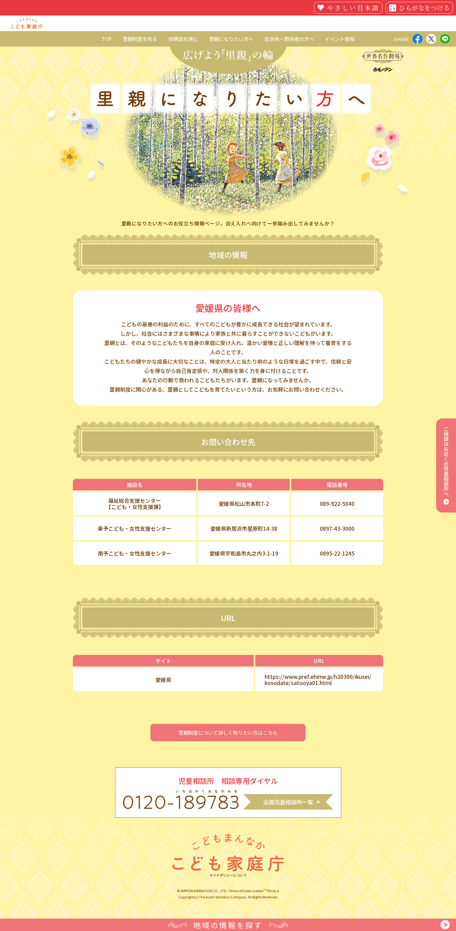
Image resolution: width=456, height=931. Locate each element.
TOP (106, 39)
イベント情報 (340, 39)
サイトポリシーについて (228, 875)
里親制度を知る (140, 39)
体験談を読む (183, 39)
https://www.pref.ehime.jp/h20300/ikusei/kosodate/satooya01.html (318, 680)
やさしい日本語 (353, 7)
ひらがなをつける (424, 7)
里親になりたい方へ (231, 39)
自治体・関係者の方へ (289, 39)
